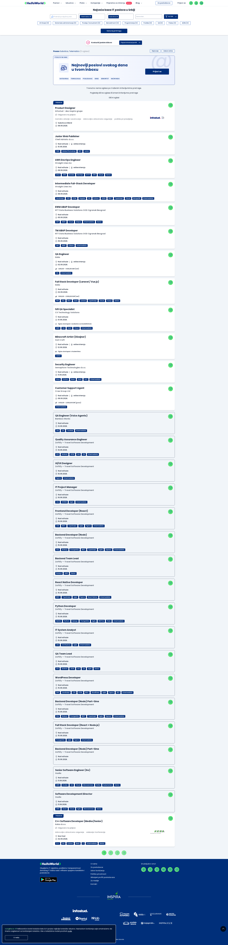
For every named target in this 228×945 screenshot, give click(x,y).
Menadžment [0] (112, 23)
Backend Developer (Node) (71, 534)
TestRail (70, 430)
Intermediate (148, 198)
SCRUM (64, 502)
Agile (71, 502)
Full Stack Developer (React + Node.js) (77, 725)
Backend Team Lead (67, 558)
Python (96, 198)
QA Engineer (62, 254)
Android (64, 454)
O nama (94, 864)
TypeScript (119, 198)
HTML (74, 198)
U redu (16, 937)
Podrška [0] (148, 23)
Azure (65, 809)
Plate (82, 3)
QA (57, 273)
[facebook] (143, 869)
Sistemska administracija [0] (65, 23)
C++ (57, 843)
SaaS (76, 301)
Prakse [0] (172, 23)
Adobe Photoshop (69, 151)
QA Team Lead (63, 653)
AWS (64, 175)
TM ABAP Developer (66, 230)
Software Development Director (73, 794)
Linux (58, 175)
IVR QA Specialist (65, 309)
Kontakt (94, 884)
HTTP (88, 175)
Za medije (95, 881)
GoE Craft (60, 340)
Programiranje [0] (131, 23)
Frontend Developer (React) (71, 511)
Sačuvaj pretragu (114, 31)
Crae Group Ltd (62, 391)
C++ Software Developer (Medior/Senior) (79, 821)
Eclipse (78, 222)
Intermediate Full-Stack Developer (75, 183)
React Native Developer (69, 582)
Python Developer (65, 606)
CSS (68, 198)
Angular (82, 198)
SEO (80, 151)
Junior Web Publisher (67, 136)
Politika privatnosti (98, 874)
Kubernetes (107, 785)
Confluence (66, 645)
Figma (58, 478)
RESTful (101, 621)
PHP (57, 301)
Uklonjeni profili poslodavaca (103, 877)
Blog (138, 3)
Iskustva (70, 3)
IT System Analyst (65, 630)
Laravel (83, 301)
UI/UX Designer (63, 463)
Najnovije (155, 51)
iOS (57, 454)
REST (110, 198)
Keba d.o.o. (60, 824)
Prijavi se (157, 71)
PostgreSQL (74, 550)
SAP (57, 222)
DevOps (80, 175)
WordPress (95, 692)
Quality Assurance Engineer (71, 439)
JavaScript (60, 198)
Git (89, 198)
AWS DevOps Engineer (68, 160)
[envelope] (176, 869)
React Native (92, 597)
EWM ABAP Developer (67, 207)
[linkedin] (163, 869)
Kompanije (95, 3)
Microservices (88, 785)
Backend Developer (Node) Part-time (77, 701)
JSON (103, 198)
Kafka (98, 785)
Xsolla (58, 773)
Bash (73, 379)
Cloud (101, 175)
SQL (63, 301)
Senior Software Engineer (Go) (72, 770)
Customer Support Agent (69, 388)
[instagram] (150, 869)
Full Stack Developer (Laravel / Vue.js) (77, 281)
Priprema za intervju (116, 3)
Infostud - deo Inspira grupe (69, 111)
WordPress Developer (68, 677)
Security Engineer (65, 364)
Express (108, 550)
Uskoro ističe (168, 51)
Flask (109, 621)
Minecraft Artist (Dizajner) (70, 336)
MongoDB (136, 198)
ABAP (64, 222)
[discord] (170, 869)
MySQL (58, 621)
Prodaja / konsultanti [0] (91, 23)
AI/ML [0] (185, 23)
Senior (108, 175)
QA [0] (160, 23)
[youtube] (156, 869)
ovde (70, 931)
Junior (86, 151)
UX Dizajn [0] (44, 23)
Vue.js (109, 301)
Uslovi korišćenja (97, 871)
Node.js (64, 550)
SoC (86, 379)
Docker (71, 175)
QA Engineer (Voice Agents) (71, 415)
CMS (57, 151)
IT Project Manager (66, 487)
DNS (94, 175)
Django (75, 621)
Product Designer (65, 108)
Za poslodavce (164, 3)
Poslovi (56, 3)
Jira (57, 430)
